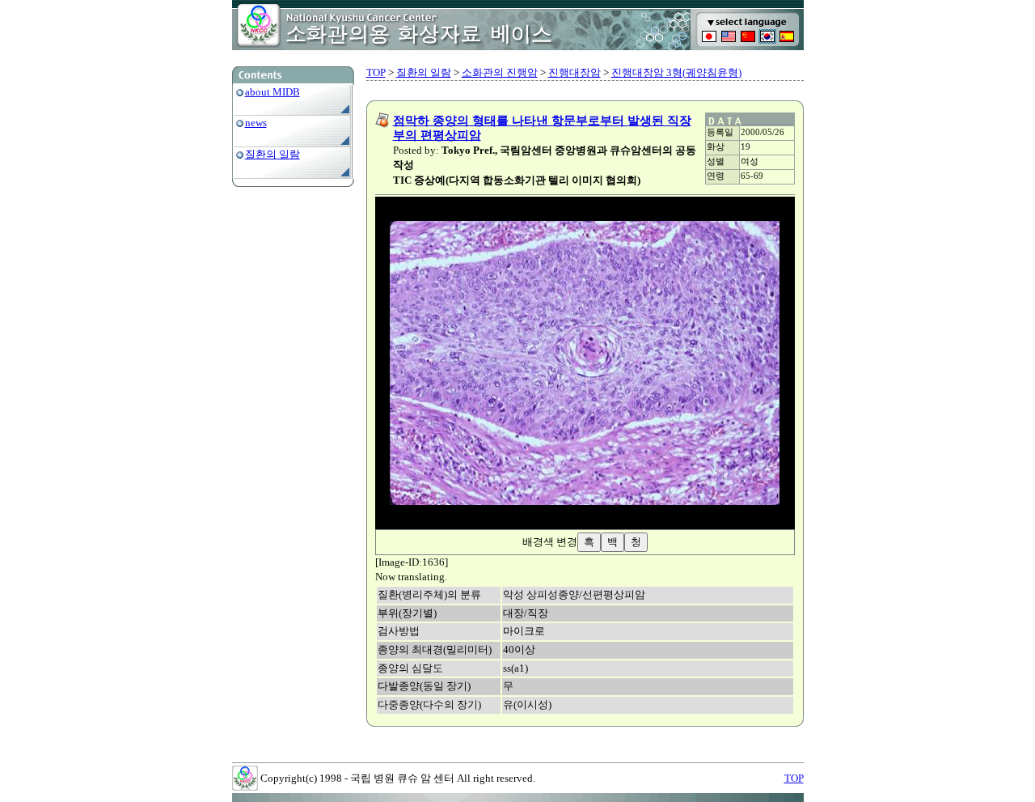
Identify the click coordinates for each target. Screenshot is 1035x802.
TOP (376, 72)
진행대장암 (574, 72)
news (256, 123)
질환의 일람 (272, 154)
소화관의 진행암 (500, 72)
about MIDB (272, 92)
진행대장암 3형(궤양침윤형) (676, 72)
